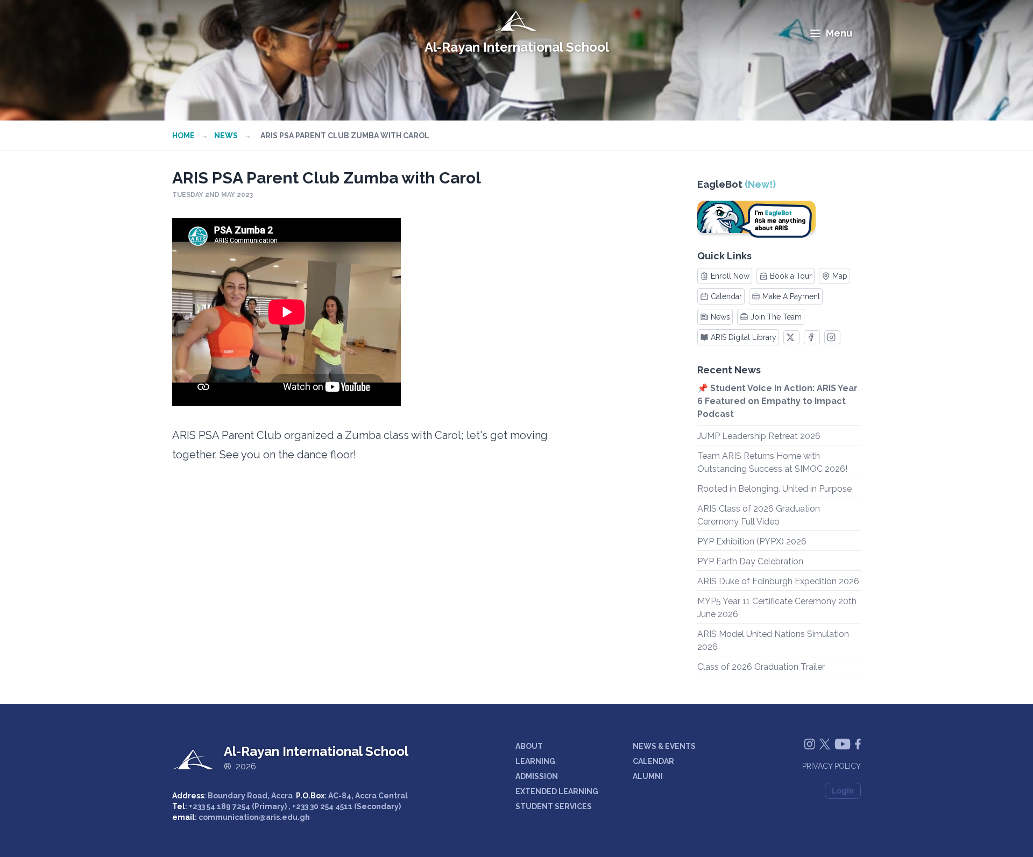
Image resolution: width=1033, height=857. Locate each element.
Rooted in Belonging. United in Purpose (774, 489)
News (226, 135)
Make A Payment (791, 296)
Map (839, 276)
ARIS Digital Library (743, 337)
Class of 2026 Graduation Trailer (761, 667)
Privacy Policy (831, 766)
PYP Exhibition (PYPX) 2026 (751, 541)
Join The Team (776, 317)
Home (183, 135)
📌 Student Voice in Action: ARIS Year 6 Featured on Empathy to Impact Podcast (777, 401)
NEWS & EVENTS (664, 746)
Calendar (726, 296)
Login (843, 791)
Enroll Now (730, 276)
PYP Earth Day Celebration (750, 561)
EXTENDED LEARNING (556, 791)
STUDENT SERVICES (553, 806)
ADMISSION (536, 776)
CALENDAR (653, 761)
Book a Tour (791, 276)
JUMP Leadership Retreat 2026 (758, 436)
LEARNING (535, 761)
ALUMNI (648, 776)
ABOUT (529, 746)
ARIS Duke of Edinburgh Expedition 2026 (778, 581)
